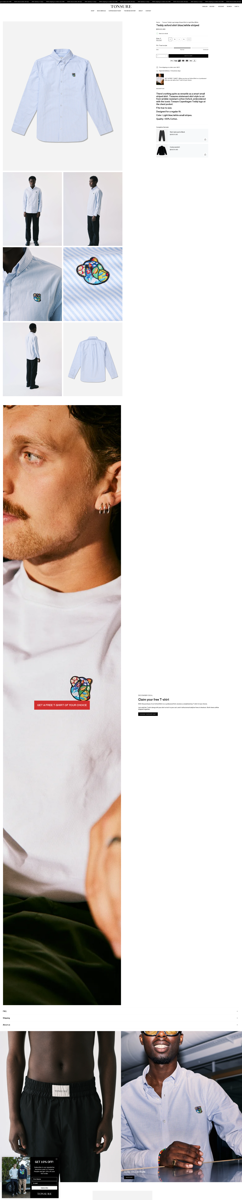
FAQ (4, 1011)
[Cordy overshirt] (162, 151)
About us (6, 1025)
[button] (93, 11)
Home (158, 22)
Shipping (6, 1018)
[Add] (205, 139)
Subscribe (44, 1188)
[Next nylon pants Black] (162, 135)
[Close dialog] (56, 1159)
